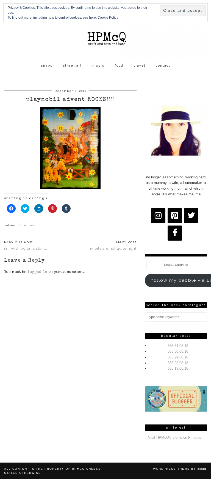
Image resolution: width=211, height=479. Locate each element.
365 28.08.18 (178, 363)
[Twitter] (191, 215)
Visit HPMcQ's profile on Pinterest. (176, 437)
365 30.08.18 (178, 351)
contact (163, 65)
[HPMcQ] (105, 30)
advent (11, 225)
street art (72, 65)
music (98, 65)
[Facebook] (175, 233)
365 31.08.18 (178, 346)
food (119, 65)
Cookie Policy (108, 17)
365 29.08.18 (178, 357)
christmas (26, 225)
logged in (37, 272)
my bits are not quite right (112, 245)
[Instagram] (158, 215)
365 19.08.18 (178, 368)
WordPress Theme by (180, 468)
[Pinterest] (175, 215)
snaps (46, 65)
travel (139, 65)
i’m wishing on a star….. (25, 245)
